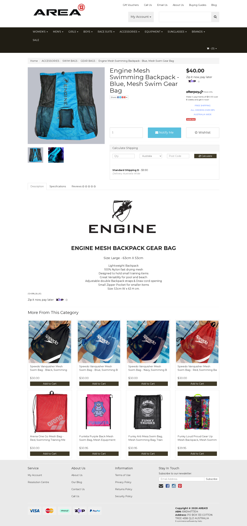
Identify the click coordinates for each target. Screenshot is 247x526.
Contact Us (78, 489)
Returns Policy (123, 489)
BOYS (87, 31)
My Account (140, 17)
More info (208, 92)
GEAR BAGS (88, 60)
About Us (178, 5)
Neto (200, 521)
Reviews (77, 186)
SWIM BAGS (70, 60)
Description (37, 186)
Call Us (148, 5)
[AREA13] (58, 11)
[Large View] (35, 155)
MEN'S (57, 31)
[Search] (215, 17)
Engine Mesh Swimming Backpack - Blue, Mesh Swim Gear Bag (136, 60)
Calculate (206, 156)
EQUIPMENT (153, 31)
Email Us (162, 5)
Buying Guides (197, 5)
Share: (114, 97)
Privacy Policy (123, 482)
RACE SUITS (105, 31)
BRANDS (197, 31)
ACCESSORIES (129, 31)
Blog (214, 5)
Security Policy (123, 496)
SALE (36, 40)
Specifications (58, 186)
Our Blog (76, 482)
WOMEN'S (39, 31)
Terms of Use (123, 475)
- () (212, 48)
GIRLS (72, 31)
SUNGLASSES (176, 31)
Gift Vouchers (131, 5)
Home (34, 60)
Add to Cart (49, 383)
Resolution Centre (38, 482)
